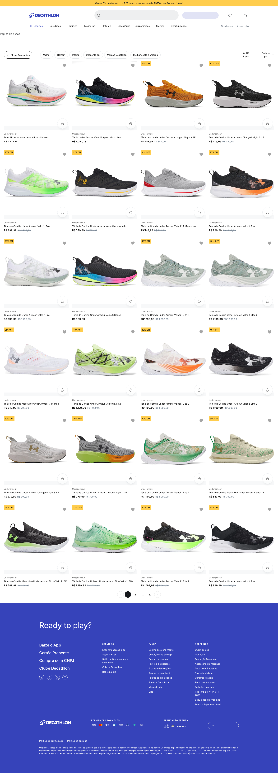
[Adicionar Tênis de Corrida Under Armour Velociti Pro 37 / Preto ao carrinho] (267, 567)
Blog (151, 691)
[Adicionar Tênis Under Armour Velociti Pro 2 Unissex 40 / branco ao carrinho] (62, 123)
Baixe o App (50, 645)
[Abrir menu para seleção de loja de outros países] (223, 725)
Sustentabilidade (204, 673)
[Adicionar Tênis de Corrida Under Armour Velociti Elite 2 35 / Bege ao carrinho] (199, 478)
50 (150, 594)
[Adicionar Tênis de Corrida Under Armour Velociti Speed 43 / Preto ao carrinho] (131, 301)
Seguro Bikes (109, 654)
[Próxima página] (157, 594)
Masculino (89, 26)
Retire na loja (109, 671)
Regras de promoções (160, 677)
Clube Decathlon (54, 668)
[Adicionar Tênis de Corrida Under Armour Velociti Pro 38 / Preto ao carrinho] (267, 212)
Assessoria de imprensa (207, 663)
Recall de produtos (205, 682)
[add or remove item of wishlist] (64, 66)
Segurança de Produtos (207, 699)
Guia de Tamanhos (112, 667)
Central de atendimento (161, 649)
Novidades (55, 26)
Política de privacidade (51, 740)
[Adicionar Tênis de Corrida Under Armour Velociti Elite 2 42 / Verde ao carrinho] (131, 390)
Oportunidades (178, 26)
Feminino (72, 26)
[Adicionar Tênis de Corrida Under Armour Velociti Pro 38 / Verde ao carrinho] (62, 212)
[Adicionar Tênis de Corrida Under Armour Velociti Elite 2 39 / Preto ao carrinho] (199, 567)
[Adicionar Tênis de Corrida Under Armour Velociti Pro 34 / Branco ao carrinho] (62, 301)
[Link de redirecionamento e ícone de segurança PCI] (172, 726)
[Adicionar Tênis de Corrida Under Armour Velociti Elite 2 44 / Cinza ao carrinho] (199, 301)
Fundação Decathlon (206, 659)
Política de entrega (77, 740)
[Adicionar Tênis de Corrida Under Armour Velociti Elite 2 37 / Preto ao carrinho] (267, 390)
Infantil (107, 26)
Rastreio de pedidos (159, 663)
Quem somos (202, 649)
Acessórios (124, 26)
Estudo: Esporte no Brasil (208, 704)
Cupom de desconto (159, 659)
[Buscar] (99, 15)
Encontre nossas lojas (113, 649)
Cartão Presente (54, 653)
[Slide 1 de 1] (36, 93)
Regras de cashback (159, 673)
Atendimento (227, 26)
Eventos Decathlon (159, 682)
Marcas (160, 26)
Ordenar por (266, 55)
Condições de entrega (160, 654)
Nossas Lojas (242, 26)
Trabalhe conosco (204, 687)
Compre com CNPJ (56, 660)
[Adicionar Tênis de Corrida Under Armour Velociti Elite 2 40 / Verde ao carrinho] (267, 301)
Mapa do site (155, 687)
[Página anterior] (120, 594)
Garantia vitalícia (204, 677)
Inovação (200, 654)
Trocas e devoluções (160, 668)
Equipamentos (142, 26)
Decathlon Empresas (206, 668)
